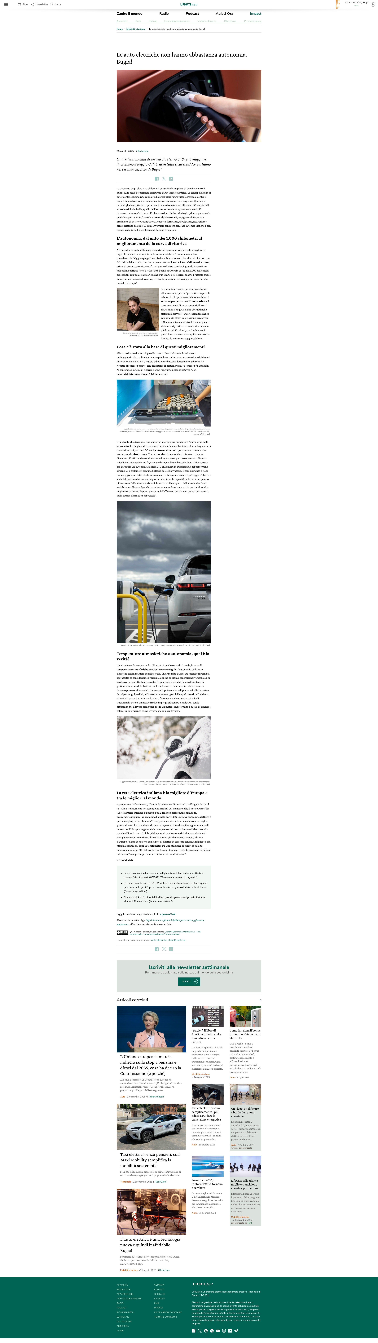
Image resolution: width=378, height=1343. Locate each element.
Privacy (158, 1307)
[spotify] (212, 1331)
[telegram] (236, 1331)
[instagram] (224, 1331)
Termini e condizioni (165, 1317)
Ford (249, 1222)
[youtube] (218, 1331)
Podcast (192, 13)
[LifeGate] (189, 4)
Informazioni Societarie (168, 1312)
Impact (255, 13)
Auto (122, 1096)
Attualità (122, 1285)
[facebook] (193, 1331)
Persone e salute (252, 21)
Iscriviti (186, 981)
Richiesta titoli (125, 1312)
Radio (164, 13)
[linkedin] (230, 1331)
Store (25, 4)
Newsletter (42, 4)
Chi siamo (159, 1294)
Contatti (159, 1289)
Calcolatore (124, 1321)
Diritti (138, 21)
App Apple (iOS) (125, 1294)
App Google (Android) (129, 1298)
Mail (156, 1303)
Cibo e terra (230, 21)
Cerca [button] (58, 4)
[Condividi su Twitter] (164, 179)
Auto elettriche (159, 940)
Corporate (123, 1317)
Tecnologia (125, 1181)
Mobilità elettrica (176, 940)
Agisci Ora (224, 13)
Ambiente (122, 21)
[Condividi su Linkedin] (171, 179)
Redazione (142, 151)
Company (159, 1285)
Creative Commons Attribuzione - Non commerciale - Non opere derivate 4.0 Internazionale (165, 932)
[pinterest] (206, 1331)
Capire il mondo (129, 13)
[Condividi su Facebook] (157, 179)
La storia (159, 1298)
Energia (152, 21)
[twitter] (200, 1331)
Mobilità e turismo (207, 21)
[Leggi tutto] (259, 1000)
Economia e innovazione (177, 21)
